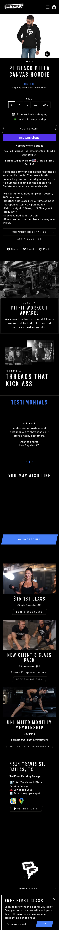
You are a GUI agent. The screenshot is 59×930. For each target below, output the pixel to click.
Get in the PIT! (28, 809)
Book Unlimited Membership (29, 746)
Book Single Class (29, 612)
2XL (45, 104)
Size (29, 98)
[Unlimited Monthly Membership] (29, 702)
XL (35, 104)
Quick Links (29, 888)
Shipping (16, 87)
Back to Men (31, 539)
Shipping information (29, 232)
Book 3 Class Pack (29, 679)
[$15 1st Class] (29, 578)
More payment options (29, 145)
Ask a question (29, 238)
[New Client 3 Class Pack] (29, 635)
